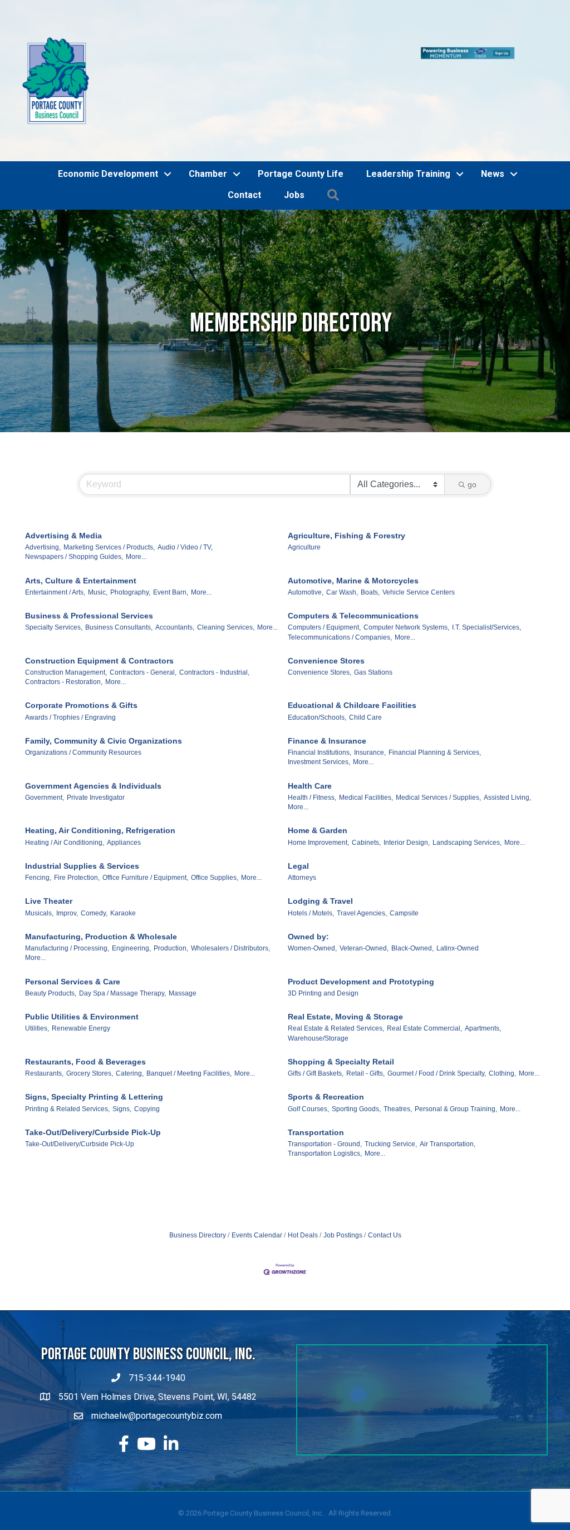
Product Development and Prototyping (361, 918)
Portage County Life (300, 110)
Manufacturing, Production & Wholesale (101, 873)
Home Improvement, (318, 779)
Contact (244, 132)
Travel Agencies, (362, 850)
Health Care (310, 722)
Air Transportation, (447, 1081)
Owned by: (308, 873)
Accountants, (174, 564)
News (492, 110)
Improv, (67, 850)
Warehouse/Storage (318, 975)
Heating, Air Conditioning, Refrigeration (100, 767)
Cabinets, (366, 779)
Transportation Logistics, (325, 1091)
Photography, (130, 529)
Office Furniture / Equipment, (145, 815)
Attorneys (302, 815)
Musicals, (39, 850)
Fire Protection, (77, 815)
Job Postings (342, 1172)
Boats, (370, 529)
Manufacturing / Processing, (67, 885)
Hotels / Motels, (311, 850)
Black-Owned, (412, 885)
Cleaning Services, (225, 564)
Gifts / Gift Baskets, (315, 1010)
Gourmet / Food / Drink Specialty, (436, 1010)
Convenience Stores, (319, 609)
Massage (182, 930)
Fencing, (38, 815)
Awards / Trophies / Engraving (70, 654)
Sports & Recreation (326, 1033)
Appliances (124, 779)
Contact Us (384, 1172)
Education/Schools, (317, 654)
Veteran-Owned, (364, 885)
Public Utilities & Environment (82, 953)
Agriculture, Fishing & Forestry (346, 472)
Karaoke (123, 850)
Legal (298, 802)
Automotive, (305, 529)
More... (136, 494)
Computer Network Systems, (406, 564)
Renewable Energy (81, 965)
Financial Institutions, (319, 690)
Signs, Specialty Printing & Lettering (94, 1033)
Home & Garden (317, 767)
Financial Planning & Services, (435, 690)
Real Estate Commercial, (424, 965)
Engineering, (131, 885)
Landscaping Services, (467, 779)
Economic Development (108, 110)
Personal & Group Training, (456, 1045)
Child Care (365, 654)
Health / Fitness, (312, 734)
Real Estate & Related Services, (336, 965)
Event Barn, (170, 529)
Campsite (404, 850)
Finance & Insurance (327, 677)
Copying (147, 1045)
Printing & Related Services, (67, 1045)
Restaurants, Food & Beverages (85, 998)
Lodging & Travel (320, 838)
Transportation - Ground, (325, 1081)
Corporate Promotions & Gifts (81, 642)
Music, (97, 529)
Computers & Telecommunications (353, 552)
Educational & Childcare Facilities (352, 642)
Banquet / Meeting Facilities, (189, 1010)
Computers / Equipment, (324, 564)
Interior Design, (407, 779)
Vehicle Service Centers (418, 529)
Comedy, (94, 850)
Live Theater (48, 838)
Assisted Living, (507, 734)
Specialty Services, (53, 564)
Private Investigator (96, 734)
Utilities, (37, 965)
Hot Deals (303, 1172)
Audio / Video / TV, (185, 484)
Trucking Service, (391, 1081)
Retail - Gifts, (365, 1010)
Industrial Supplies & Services (82, 802)
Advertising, (43, 484)
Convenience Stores (326, 597)
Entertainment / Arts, (55, 529)
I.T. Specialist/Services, (486, 564)
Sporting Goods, (356, 1045)
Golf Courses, (308, 1045)
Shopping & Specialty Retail (341, 998)
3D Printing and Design (323, 930)
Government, (44, 734)
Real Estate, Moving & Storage (345, 953)
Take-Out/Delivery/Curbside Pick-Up (93, 1068)
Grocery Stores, (89, 1010)
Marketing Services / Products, (109, 484)
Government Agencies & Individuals (93, 722)
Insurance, (370, 690)
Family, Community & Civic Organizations (103, 677)
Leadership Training (408, 110)
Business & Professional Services (89, 552)
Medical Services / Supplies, (438, 734)
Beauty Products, (50, 930)
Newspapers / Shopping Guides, (74, 494)
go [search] (472, 421)
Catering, (130, 1010)
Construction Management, (66, 609)
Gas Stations (373, 609)
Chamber (208, 110)
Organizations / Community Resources (83, 690)
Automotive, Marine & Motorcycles (353, 517)
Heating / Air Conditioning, (64, 779)
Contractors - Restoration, (63, 619)
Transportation (316, 1068)
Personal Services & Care (72, 918)
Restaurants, (44, 1010)
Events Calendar (257, 1172)
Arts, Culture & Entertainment (80, 517)
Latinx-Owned (457, 885)
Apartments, (483, 965)
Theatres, (398, 1045)
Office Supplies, (214, 815)
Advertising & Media (63, 472)
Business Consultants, (119, 564)
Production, (171, 885)
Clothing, (502, 1010)
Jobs (294, 132)
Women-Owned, (312, 885)
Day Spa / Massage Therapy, (122, 930)
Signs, (121, 1045)
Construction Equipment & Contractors (99, 597)
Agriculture (304, 484)
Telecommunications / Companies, (340, 574)
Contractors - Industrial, (214, 609)
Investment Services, (319, 699)
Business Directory (197, 1172)
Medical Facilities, (366, 734)
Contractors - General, (143, 609)
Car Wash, (342, 529)
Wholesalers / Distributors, (230, 885)
